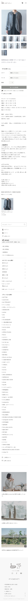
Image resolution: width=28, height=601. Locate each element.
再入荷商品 (6, 249)
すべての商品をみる (8, 255)
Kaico (4, 334)
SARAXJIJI (6, 377)
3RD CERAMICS (7, 374)
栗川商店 (5, 354)
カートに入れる (14, 87)
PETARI (5, 432)
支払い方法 (7, 586)
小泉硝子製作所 (7, 359)
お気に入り (7, 236)
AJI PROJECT (7, 302)
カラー (3, 72)
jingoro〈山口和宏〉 (8, 397)
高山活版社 (5, 414)
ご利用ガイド (7, 457)
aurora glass (6, 327)
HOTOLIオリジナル (8, 434)
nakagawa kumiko (8, 419)
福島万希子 (5, 429)
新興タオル (5, 394)
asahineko (6, 299)
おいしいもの (6, 283)
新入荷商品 (6, 246)
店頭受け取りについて (8, 183)
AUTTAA (5, 297)
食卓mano (5, 392)
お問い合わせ (7, 460)
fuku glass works (7, 427)
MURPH (5, 437)
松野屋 (4, 439)
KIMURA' (5, 347)
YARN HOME (6, 444)
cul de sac (6, 342)
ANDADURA (6, 309)
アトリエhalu (6, 304)
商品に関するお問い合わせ (9, 185)
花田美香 (5, 424)
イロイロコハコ (7, 324)
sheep (4, 382)
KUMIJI (5, 352)
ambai (4, 312)
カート (6, 233)
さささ (4, 372)
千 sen (4, 407)
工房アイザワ (6, 362)
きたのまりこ (6, 344)
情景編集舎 (5, 389)
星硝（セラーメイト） (8, 404)
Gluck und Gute (7, 357)
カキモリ (5, 337)
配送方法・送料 (8, 589)
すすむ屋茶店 (6, 399)
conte (4, 367)
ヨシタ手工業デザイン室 (9, 447)
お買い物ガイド (6, 179)
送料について (5, 181)
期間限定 (5, 252)
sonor (4, 409)
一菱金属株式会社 (7, 322)
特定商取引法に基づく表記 (11, 584)
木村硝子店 (5, 349)
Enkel (4, 329)
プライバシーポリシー (10, 596)
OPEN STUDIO (7, 332)
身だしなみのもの (7, 281)
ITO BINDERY (7, 319)
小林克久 (5, 364)
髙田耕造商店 (6, 412)
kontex (4, 369)
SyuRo (4, 384)
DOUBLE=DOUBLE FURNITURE (12, 417)
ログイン (6, 229)
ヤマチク (5, 442)
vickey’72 (5, 452)
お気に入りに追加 (7, 93)
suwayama (6, 402)
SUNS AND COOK (8, 379)
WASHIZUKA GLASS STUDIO (11, 449)
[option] (14, 22)
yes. (4, 314)
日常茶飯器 (5, 422)
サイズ (3, 77)
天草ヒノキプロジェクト (9, 307)
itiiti (4, 317)
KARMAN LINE (7, 339)
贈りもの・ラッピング (8, 289)
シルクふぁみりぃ (7, 387)
